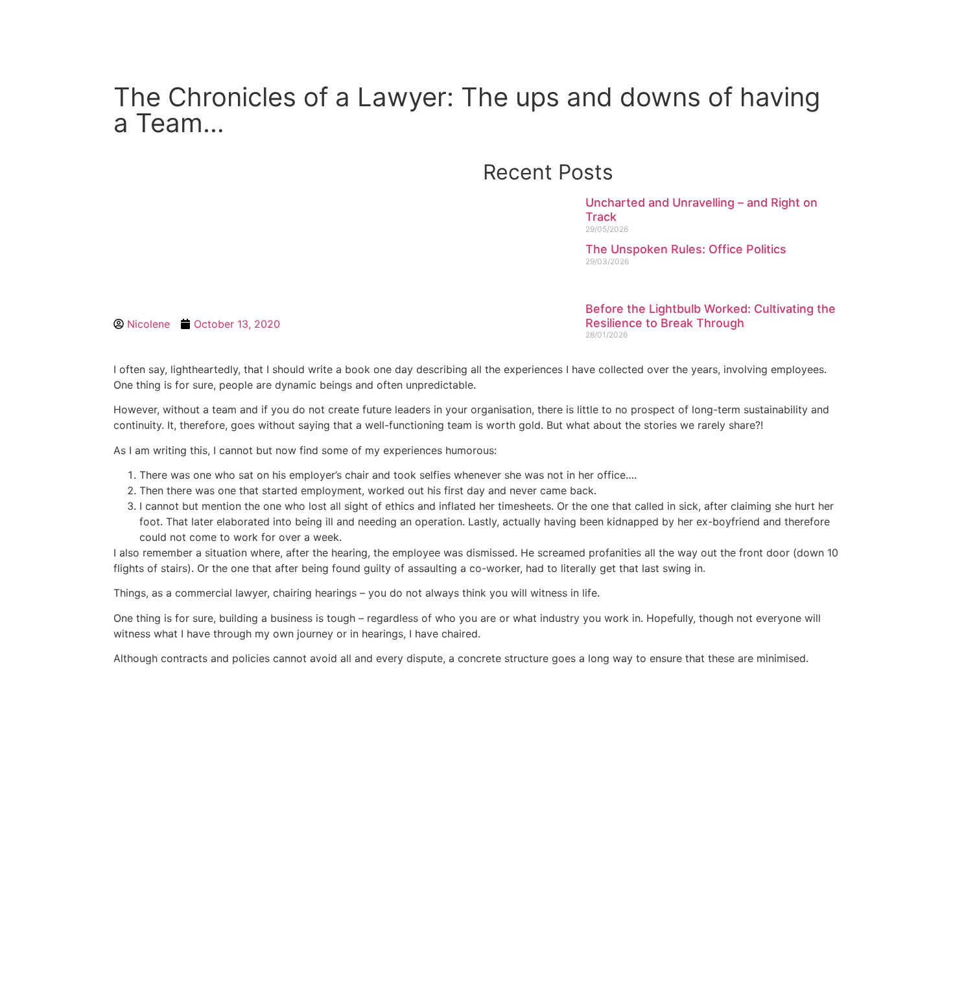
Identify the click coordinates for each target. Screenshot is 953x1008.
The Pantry (480, 33)
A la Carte (576, 33)
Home (264, 33)
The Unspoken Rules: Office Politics (685, 249)
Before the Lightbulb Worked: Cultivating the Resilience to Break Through (710, 316)
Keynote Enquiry (364, 33)
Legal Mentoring (689, 33)
